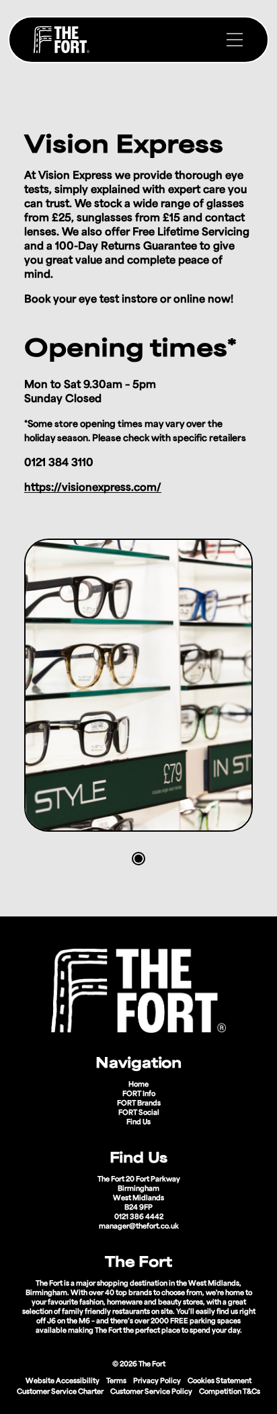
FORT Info (138, 1094)
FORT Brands (139, 1103)
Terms (116, 1381)
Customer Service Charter (60, 1392)
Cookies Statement (219, 1381)
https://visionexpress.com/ (92, 488)
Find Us (138, 1122)
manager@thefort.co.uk (139, 1226)
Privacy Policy (157, 1381)
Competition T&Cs (229, 1392)
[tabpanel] (138, 685)
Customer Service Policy (151, 1392)
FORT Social (138, 1113)
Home (138, 1085)
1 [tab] (138, 858)
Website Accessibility (63, 1381)
